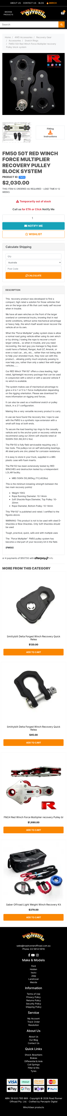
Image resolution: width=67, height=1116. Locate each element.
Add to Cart (33, 652)
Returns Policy (33, 1000)
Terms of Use (33, 994)
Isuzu (33, 972)
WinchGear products (33, 1107)
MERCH (53, 3)
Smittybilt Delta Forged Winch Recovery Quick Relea (33, 638)
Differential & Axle (33, 1061)
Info (51, 558)
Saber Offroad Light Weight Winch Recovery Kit (33, 904)
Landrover (33, 979)
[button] (33, 234)
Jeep (33, 975)
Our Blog (33, 1040)
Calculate (34, 275)
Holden (33, 969)
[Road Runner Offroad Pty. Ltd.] (33, 11)
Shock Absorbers (33, 1054)
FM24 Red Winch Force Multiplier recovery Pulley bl (33, 817)
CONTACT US (29, 3)
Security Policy (33, 1003)
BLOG (41, 3)
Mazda (33, 982)
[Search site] (61, 24)
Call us (16, 209)
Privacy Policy (33, 997)
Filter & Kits (33, 1067)
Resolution (33, 1025)
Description (12, 290)
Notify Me (48, 209)
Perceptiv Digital (49, 1101)
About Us (33, 1036)
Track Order (33, 1021)
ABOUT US (15, 3)
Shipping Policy (33, 1007)
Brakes (33, 1058)
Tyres (33, 1071)
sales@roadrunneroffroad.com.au (33, 945)
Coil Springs (33, 1064)
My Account (33, 1018)
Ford (33, 966)
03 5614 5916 (37, 949)
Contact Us (33, 1043)
